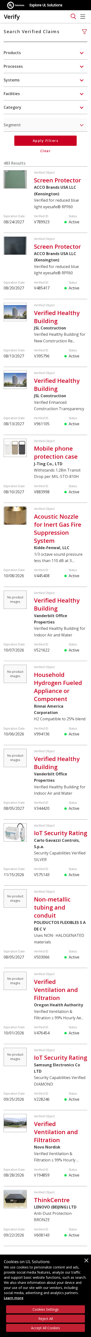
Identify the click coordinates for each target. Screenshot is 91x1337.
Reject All (45, 1318)
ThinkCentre (52, 1200)
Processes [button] (13, 66)
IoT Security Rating (60, 833)
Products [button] (12, 52)
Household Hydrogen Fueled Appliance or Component (58, 687)
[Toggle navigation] (73, 16)
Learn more (13, 1298)
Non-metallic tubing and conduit (52, 907)
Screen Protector (57, 180)
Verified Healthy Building (57, 317)
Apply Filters (45, 140)
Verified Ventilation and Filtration (56, 990)
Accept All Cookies (45, 1328)
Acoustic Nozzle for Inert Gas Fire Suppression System (57, 528)
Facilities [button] (12, 93)
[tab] (45, 52)
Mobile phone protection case (56, 452)
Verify (12, 16)
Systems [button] (12, 80)
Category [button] (12, 107)
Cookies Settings (46, 1309)
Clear (45, 151)
